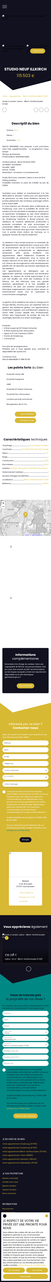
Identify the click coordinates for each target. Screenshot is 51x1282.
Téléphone (8, 763)
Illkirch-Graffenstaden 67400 (35, 96)
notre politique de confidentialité (31, 1265)
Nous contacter (9, 1193)
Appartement (15, 96)
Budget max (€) (11, 1051)
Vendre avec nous (10, 1182)
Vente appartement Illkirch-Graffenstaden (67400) (24, 1151)
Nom (6, 750)
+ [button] (3, 503)
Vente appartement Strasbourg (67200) (19, 1147)
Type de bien (8, 1037)
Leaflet (27, 535)
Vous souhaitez (8, 776)
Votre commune (12, 770)
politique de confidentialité (18, 830)
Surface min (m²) (11, 1057)
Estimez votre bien (10, 1178)
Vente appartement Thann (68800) (17, 1155)
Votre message (11, 784)
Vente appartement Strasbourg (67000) (19, 1144)
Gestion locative (9, 1189)
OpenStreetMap (37, 535)
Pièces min (8, 1063)
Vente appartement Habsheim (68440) (19, 1159)
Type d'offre (8, 1031)
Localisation (7, 1043)
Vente (4, 96)
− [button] (3, 506)
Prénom (7, 743)
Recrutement (8, 1209)
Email (6, 757)
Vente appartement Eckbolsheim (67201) (20, 1163)
